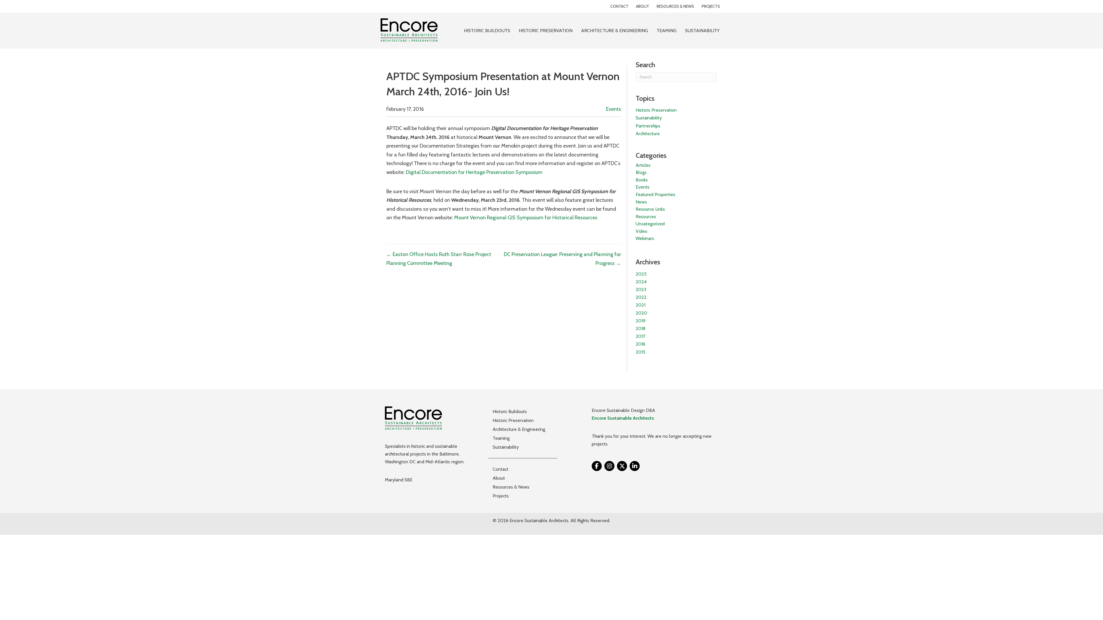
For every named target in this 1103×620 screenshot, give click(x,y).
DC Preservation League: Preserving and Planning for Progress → (562, 258)
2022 (641, 297)
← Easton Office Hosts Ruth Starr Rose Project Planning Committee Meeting (438, 258)
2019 (640, 320)
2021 (640, 305)
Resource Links (650, 209)
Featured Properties (655, 194)
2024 (641, 281)
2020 (641, 313)
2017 (640, 336)
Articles (643, 165)
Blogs (641, 172)
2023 (641, 289)
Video (641, 231)
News (641, 202)
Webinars (645, 238)
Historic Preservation (656, 110)
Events (613, 109)
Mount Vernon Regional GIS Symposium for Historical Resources (525, 217)
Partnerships (648, 126)
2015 (640, 352)
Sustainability (649, 118)
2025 (641, 274)
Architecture (648, 133)
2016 (640, 344)
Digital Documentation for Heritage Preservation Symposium (474, 172)
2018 (640, 328)
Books (642, 180)
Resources (646, 216)
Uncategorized (650, 223)
